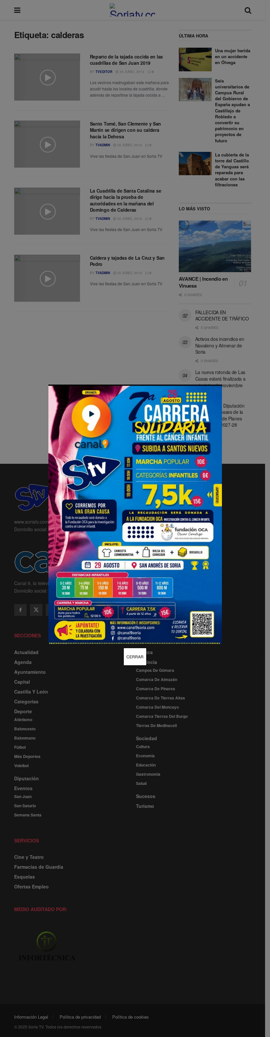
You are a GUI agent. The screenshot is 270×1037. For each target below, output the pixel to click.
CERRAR (135, 656)
